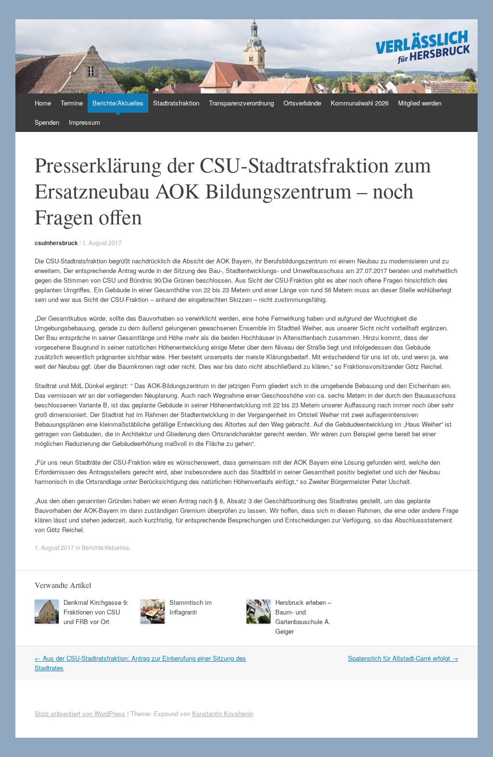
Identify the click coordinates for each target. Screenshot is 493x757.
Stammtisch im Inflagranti (190, 607)
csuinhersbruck (56, 242)
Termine (72, 102)
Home (43, 102)
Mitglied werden (419, 102)
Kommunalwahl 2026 (360, 102)
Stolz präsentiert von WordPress (80, 713)
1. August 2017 (102, 242)
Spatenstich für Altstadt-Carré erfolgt (403, 658)
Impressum (84, 122)
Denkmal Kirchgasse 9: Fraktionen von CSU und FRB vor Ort (96, 612)
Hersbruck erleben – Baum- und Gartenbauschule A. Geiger (303, 617)
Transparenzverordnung (241, 102)
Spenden (47, 122)
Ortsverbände (302, 102)
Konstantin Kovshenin (222, 713)
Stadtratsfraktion (176, 102)
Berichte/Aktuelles (117, 102)
